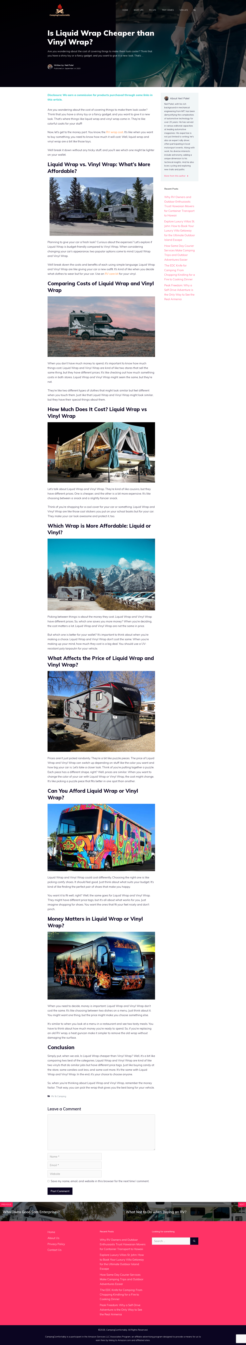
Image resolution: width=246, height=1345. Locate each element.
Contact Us (55, 1250)
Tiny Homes (168, 10)
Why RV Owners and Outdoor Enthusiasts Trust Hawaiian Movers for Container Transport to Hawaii (179, 206)
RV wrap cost (114, 132)
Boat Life (139, 10)
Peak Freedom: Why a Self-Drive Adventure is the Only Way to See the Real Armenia (121, 1309)
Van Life (184, 10)
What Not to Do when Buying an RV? (156, 1212)
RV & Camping (58, 1096)
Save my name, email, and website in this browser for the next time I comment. (100, 1181)
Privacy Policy (56, 1244)
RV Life (152, 10)
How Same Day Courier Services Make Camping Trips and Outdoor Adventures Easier (121, 1279)
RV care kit (111, 273)
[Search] (194, 1241)
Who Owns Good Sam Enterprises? (31, 1212)
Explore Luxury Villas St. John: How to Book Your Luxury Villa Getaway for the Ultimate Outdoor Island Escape (179, 230)
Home (125, 10)
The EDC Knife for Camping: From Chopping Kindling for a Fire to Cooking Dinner (121, 1294)
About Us (53, 1238)
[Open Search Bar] (194, 10)
